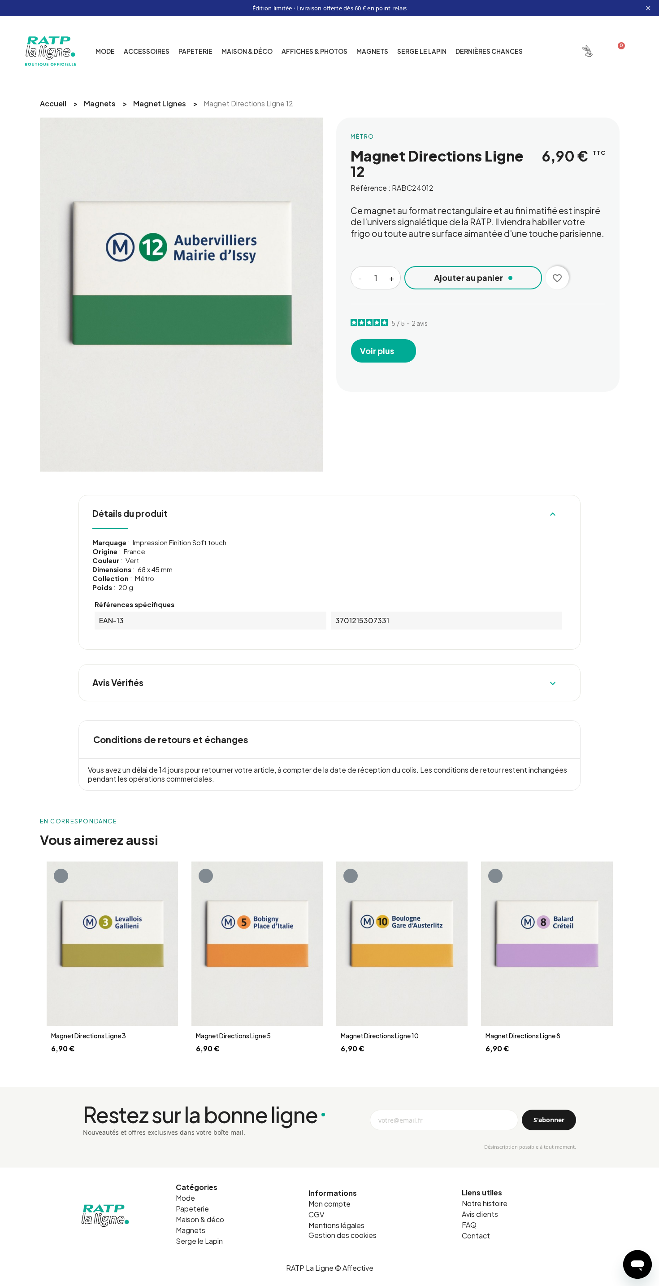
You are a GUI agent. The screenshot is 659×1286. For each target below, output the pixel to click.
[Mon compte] (587, 51)
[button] (555, 51)
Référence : (370, 187)
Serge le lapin (422, 51)
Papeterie (195, 51)
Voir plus (377, 351)
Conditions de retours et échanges (170, 739)
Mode (105, 51)
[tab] (329, 739)
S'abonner (548, 1119)
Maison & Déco (247, 51)
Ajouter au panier (468, 277)
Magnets (372, 51)
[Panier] (617, 51)
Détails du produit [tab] (325, 514)
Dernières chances (489, 51)
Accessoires (146, 51)
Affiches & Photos (314, 51)
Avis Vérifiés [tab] (325, 683)
